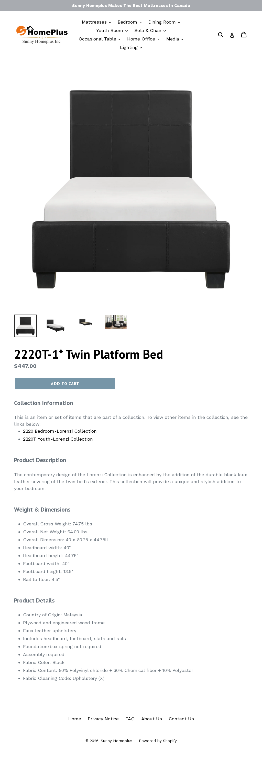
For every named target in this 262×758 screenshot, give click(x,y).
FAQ (130, 718)
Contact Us (181, 718)
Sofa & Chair (148, 30)
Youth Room (110, 30)
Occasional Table (98, 38)
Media (173, 38)
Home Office (142, 38)
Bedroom (128, 22)
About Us (151, 718)
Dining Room (162, 22)
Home (74, 718)
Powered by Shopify (158, 741)
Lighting (129, 47)
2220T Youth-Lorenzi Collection (58, 439)
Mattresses (95, 22)
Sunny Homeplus (116, 741)
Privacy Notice (103, 718)
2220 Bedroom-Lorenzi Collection (60, 431)
